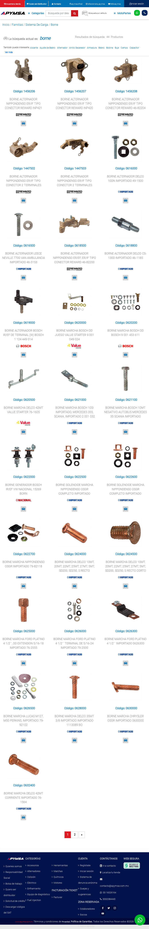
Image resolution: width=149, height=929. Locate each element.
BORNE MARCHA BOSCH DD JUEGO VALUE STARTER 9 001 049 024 (74, 335)
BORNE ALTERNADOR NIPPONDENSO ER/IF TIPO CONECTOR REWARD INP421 (23, 104)
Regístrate (85, 865)
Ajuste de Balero (47, 48)
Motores (58, 882)
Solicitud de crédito (15, 901)
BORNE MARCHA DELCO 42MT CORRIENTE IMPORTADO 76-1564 (23, 798)
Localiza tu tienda (111, 872)
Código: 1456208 (126, 91)
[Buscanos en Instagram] (115, 908)
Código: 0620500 (24, 400)
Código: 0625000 (24, 631)
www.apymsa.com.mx (24, 921)
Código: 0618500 (75, 245)
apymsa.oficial (76, 4)
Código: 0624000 (75, 554)
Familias (17, 24)
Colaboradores (87, 908)
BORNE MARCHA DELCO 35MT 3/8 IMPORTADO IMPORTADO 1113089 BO (74, 720)
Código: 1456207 (75, 91)
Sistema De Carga (36, 24)
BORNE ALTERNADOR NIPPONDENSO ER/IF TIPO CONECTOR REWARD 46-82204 (125, 104)
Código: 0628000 (75, 708)
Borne (54, 24)
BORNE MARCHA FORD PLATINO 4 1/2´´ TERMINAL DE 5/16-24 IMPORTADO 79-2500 (74, 643)
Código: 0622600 (126, 477)
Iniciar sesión (137, 4)
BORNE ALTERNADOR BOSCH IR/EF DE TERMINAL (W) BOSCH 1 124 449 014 (23, 335)
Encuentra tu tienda (13, 4)
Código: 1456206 (24, 91)
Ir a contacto (109, 865)
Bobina (109, 48)
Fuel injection (34, 900)
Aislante (34, 48)
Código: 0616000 (126, 168)
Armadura (92, 48)
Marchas (58, 871)
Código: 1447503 (75, 168)
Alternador (62, 48)
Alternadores (33, 871)
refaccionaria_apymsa (96, 4)
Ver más (9, 52)
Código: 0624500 (126, 554)
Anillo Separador (77, 48)
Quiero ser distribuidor (38, 4)
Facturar (58, 897)
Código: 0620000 (75, 322)
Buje (117, 48)
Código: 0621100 (126, 400)
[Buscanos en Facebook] (103, 908)
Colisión (31, 877)
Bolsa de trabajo (13, 883)
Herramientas (61, 865)
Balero (101, 48)
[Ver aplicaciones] (23, 123)
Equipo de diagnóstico (38, 894)
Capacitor (134, 48)
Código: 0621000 (75, 400)
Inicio (5, 24)
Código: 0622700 (24, 554)
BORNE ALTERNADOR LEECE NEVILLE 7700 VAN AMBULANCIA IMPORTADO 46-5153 (23, 258)
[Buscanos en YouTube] (103, 913)
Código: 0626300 (126, 631)
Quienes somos (13, 866)
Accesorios (33, 865)
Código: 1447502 (24, 168)
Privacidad (66, 921)
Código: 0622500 (75, 477)
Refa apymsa (115, 4)
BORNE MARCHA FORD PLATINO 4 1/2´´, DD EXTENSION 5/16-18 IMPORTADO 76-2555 (24, 643)
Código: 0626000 (75, 631)
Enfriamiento (33, 888)
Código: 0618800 (126, 245)
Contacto (57, 4)
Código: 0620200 (126, 322)
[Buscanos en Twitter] (109, 908)
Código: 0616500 (24, 245)
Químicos (59, 877)
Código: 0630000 (126, 708)
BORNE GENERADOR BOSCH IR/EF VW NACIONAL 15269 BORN (23, 489)
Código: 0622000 (24, 477)
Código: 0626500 (24, 708)
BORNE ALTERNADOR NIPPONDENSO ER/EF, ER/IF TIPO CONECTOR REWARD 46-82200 (74, 258)
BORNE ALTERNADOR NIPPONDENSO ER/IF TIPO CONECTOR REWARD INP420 (74, 104)
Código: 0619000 (24, 322)
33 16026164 (109, 892)
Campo (124, 48)
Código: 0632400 (24, 785)
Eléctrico (31, 882)
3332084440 (109, 899)
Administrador (87, 926)
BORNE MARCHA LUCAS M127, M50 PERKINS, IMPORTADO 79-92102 (23, 720)
